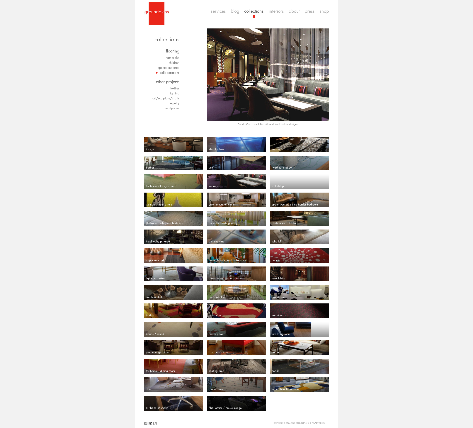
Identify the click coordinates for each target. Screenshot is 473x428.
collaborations (169, 73)
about (294, 11)
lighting (174, 93)
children (174, 63)
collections (254, 11)
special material (168, 68)
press (310, 11)
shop (324, 11)
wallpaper (172, 108)
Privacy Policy (318, 423)
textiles (174, 88)
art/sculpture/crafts (165, 98)
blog (235, 11)
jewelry (174, 103)
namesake (172, 58)
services (218, 11)
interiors (276, 11)
